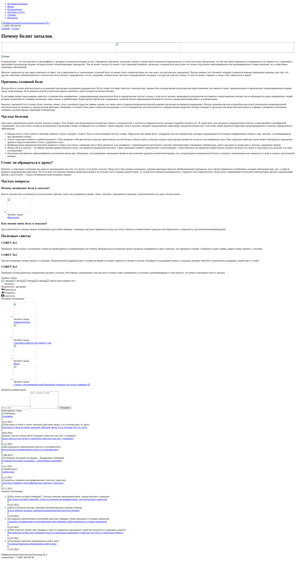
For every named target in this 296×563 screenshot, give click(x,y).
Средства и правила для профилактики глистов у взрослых (32, 483)
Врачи (10, 6)
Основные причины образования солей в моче (32, 543)
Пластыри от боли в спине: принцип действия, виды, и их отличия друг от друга (44, 427)
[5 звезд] (51, 280)
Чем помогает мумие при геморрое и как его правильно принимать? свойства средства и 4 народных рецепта (65, 532)
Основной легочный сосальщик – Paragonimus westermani (31, 460)
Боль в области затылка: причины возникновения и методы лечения (43, 510)
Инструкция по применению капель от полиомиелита (29, 449)
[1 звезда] (6, 280)
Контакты (12, 17)
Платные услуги (16, 12)
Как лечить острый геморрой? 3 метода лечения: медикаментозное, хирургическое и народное (57, 499)
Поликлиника (14, 9)
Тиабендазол (8, 471)
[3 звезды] (29, 280)
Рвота (17, 363)
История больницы (17, 3)
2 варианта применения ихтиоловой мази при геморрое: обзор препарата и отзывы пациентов (57, 521)
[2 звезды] (17, 280)
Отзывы (11, 15)
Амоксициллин (22, 322)
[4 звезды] (40, 280)
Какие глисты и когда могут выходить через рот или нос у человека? (37, 438)
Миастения (13, 217)
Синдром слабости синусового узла (32, 343)
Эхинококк (7, 416)
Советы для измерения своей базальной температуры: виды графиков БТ (52, 384)
